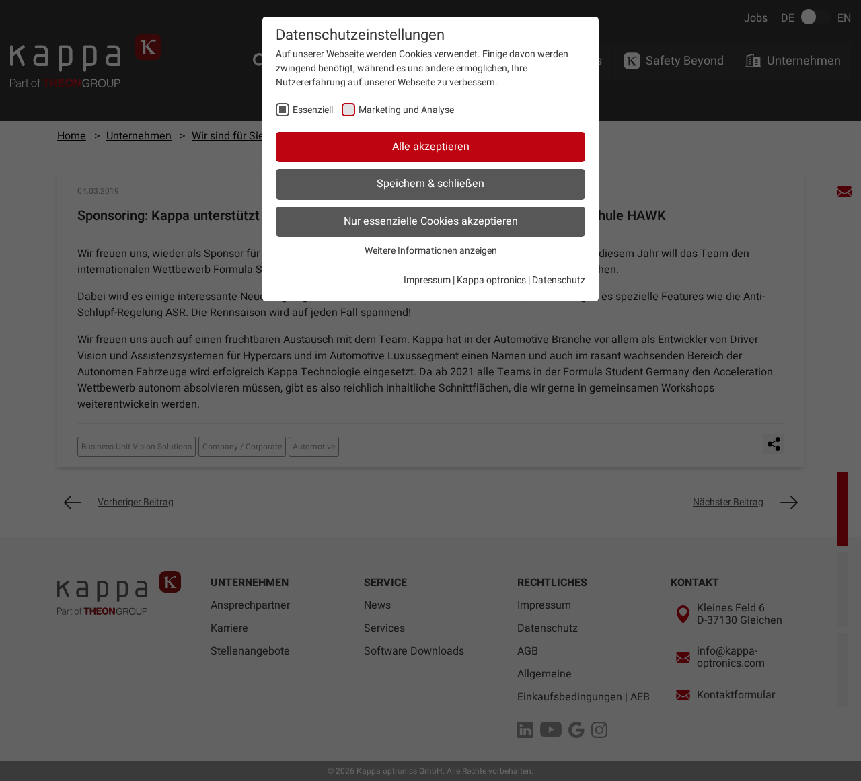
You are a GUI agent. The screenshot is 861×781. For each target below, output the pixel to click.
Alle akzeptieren (431, 147)
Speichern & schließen (430, 184)
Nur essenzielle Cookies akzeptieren (431, 221)
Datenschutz (558, 280)
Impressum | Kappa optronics (465, 280)
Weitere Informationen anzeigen (431, 251)
